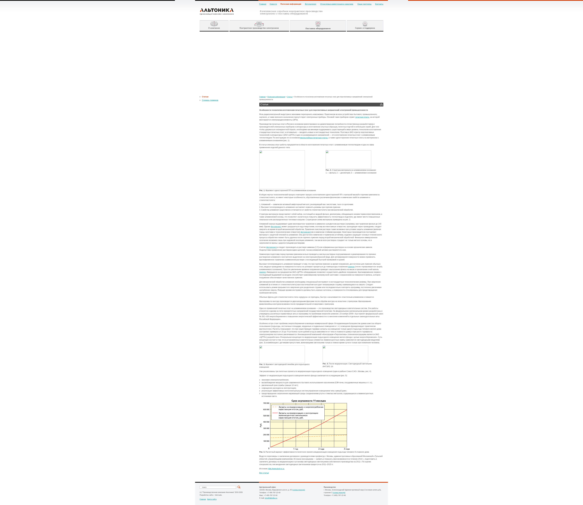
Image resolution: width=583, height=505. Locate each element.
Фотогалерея (310, 4)
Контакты (379, 4)
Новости (273, 4)
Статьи (205, 97)
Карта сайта (211, 499)
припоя (351, 267)
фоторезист (276, 227)
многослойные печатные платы (314, 138)
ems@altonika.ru (271, 498)
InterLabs (218, 495)
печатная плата (362, 117)
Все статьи (264, 473)
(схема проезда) (298, 490)
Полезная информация (290, 4)
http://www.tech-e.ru (276, 469)
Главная (262, 4)
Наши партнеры (364, 4)
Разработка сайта (206, 495)
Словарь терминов (210, 100)
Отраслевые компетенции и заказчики (336, 4)
